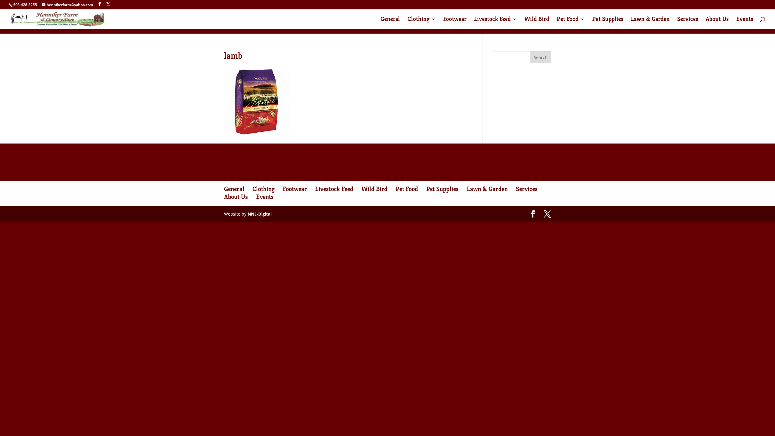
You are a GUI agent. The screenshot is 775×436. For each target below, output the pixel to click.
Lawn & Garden (650, 20)
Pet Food (568, 20)
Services (687, 20)
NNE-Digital (260, 214)
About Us (717, 20)
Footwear (455, 20)
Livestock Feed (492, 20)
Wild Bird (536, 20)
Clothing (418, 20)
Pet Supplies (607, 20)
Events (744, 20)
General (390, 20)
